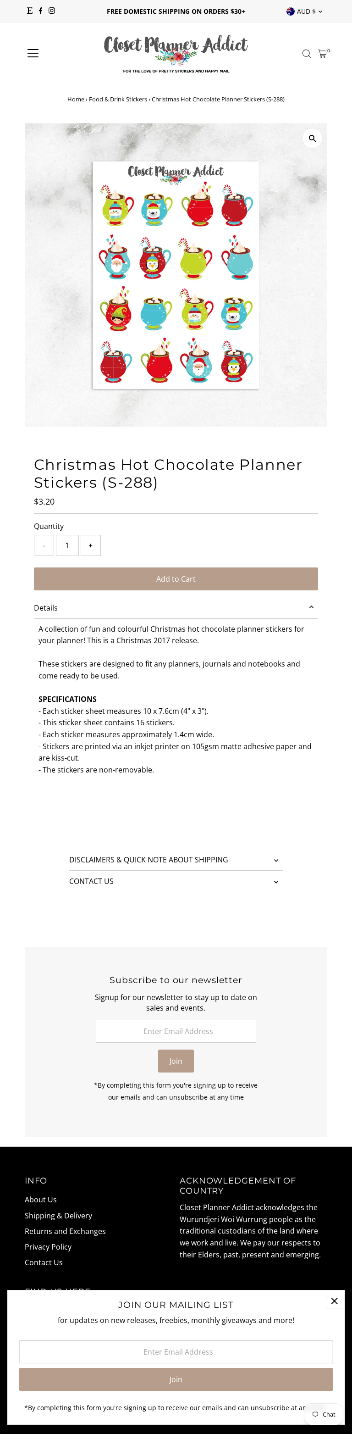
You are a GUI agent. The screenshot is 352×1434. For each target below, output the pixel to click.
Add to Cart (176, 579)
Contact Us (44, 1262)
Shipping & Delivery (58, 1216)
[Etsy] (30, 11)
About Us (41, 1200)
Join (176, 1061)
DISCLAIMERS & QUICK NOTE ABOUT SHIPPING (148, 860)
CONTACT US (91, 881)
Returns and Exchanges (65, 1231)
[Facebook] (41, 11)
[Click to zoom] (312, 138)
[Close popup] (334, 1301)
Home (75, 99)
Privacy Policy (48, 1247)
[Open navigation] (33, 53)
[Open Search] (306, 54)
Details (46, 608)
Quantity (49, 526)
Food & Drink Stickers (118, 99)
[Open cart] (322, 54)
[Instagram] (51, 11)
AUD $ (306, 11)
